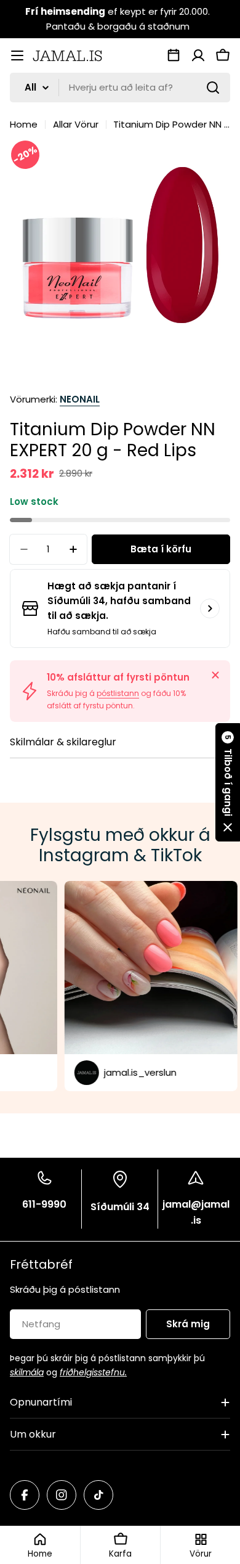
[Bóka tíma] (173, 55)
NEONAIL (80, 399)
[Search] (213, 87)
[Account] (198, 55)
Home (24, 124)
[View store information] (210, 608)
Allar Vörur (75, 124)
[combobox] (120, 87)
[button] (227, 782)
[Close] (215, 675)
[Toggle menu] (17, 55)
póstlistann (118, 693)
